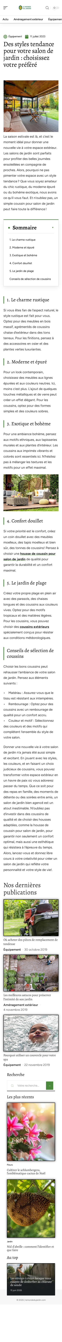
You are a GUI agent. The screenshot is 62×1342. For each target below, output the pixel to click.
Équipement (12, 949)
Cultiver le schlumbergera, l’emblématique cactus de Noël (26, 1172)
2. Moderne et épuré (21, 247)
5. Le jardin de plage (21, 271)
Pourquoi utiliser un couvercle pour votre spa (29, 1057)
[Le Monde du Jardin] (24, 8)
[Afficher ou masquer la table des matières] (45, 227)
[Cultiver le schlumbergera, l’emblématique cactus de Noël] (31, 1132)
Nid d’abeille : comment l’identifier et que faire (30, 1248)
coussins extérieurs (34, 627)
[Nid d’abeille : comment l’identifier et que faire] (31, 1209)
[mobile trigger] (6, 8)
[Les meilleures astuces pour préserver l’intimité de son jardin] (31, 973)
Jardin (10, 1241)
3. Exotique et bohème (23, 255)
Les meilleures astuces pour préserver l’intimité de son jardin (27, 997)
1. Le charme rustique (22, 239)
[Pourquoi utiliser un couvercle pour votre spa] (31, 1033)
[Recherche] (47, 8)
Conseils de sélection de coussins (30, 279)
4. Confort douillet (20, 263)
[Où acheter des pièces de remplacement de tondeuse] (31, 917)
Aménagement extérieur (20, 1005)
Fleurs (10, 1165)
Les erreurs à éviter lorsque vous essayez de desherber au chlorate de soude (31, 1281)
